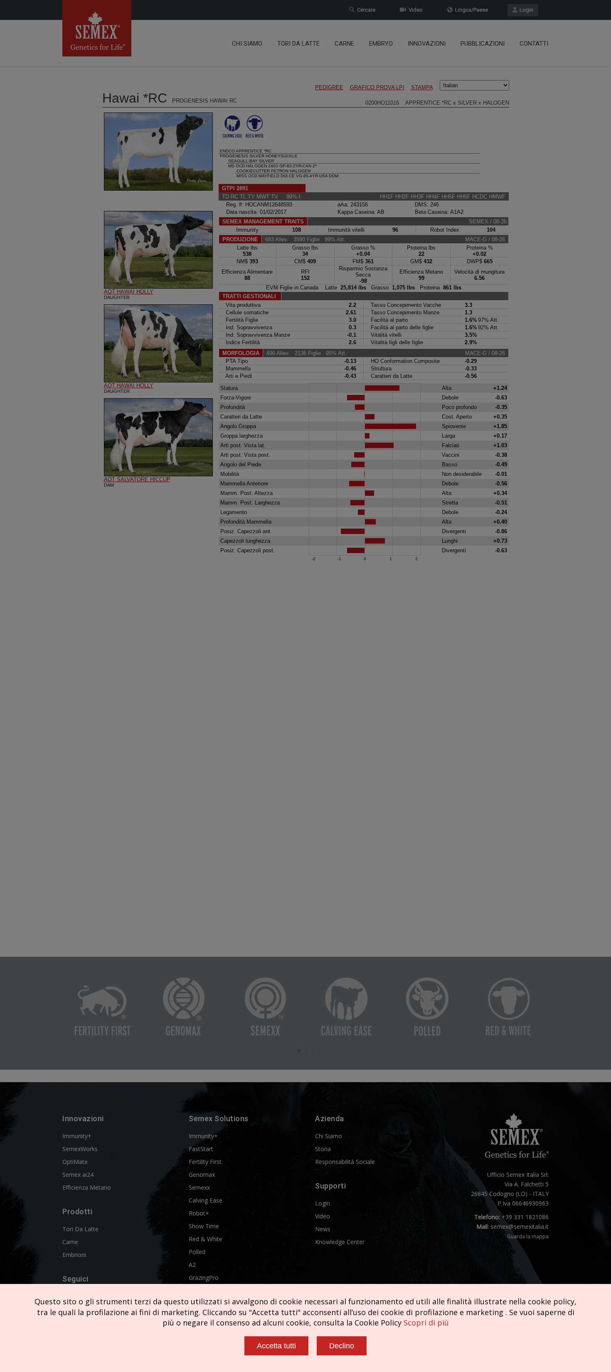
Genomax (202, 1174)
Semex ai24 (78, 1174)
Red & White (205, 1239)
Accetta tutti (276, 1346)
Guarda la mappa (528, 1236)
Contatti (534, 43)
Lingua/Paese (470, 10)
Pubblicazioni (483, 43)
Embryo (381, 43)
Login (525, 10)
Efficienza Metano (86, 1187)
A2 (192, 1265)
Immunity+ (76, 1136)
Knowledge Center (340, 1242)
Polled (197, 1252)
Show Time (204, 1226)
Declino (341, 1346)
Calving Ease (205, 1200)
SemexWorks (80, 1149)
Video (414, 10)
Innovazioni (427, 43)
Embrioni (74, 1255)
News (322, 1229)
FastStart (201, 1149)
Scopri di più (426, 1323)
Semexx (199, 1187)
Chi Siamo (247, 43)
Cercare (365, 10)
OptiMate (75, 1162)
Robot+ (199, 1213)
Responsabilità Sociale (345, 1162)
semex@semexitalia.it (519, 1226)
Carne (344, 43)
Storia (323, 1149)
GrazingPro (204, 1277)
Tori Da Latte (298, 43)
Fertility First (205, 1162)
